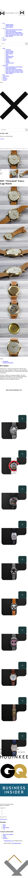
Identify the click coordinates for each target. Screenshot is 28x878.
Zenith (7, 58)
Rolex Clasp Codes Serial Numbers (14, 32)
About (4, 77)
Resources (4, 28)
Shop (4, 23)
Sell (3, 37)
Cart (4, 828)
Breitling (8, 61)
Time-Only (8, 148)
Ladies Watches (9, 27)
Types (4, 148)
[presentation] (1, 173)
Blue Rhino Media (16, 843)
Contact (4, 40)
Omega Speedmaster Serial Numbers (14, 29)
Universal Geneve (10, 62)
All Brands (8, 49)
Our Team (4, 39)
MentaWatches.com (8, 840)
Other (7, 64)
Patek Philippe (9, 57)
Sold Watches (6, 76)
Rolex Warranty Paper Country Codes (14, 35)
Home (1, 148)
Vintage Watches (9, 24)
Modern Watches (9, 25)
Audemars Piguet (10, 56)
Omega (7, 60)
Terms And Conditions (8, 834)
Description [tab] (5, 361)
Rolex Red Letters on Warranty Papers (14, 33)
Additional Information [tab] (8, 362)
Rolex (7, 55)
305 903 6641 (3, 819)
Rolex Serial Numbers (11, 31)
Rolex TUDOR (9, 36)
